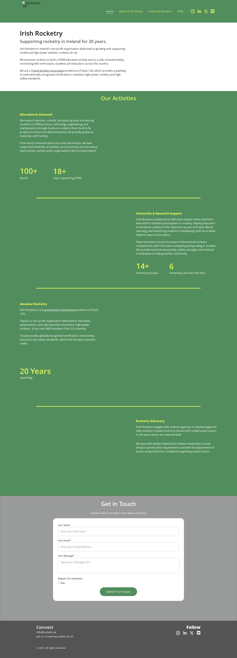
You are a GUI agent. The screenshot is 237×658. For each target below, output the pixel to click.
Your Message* (66, 555)
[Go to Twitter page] (207, 11)
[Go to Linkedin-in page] (200, 11)
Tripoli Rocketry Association (48, 70)
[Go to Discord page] (213, 11)
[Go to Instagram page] (194, 11)
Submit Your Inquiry (118, 591)
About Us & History (131, 11)
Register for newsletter (70, 578)
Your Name (64, 525)
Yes (62, 583)
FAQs (180, 11)
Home (110, 11)
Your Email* (64, 540)
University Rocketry (160, 11)
